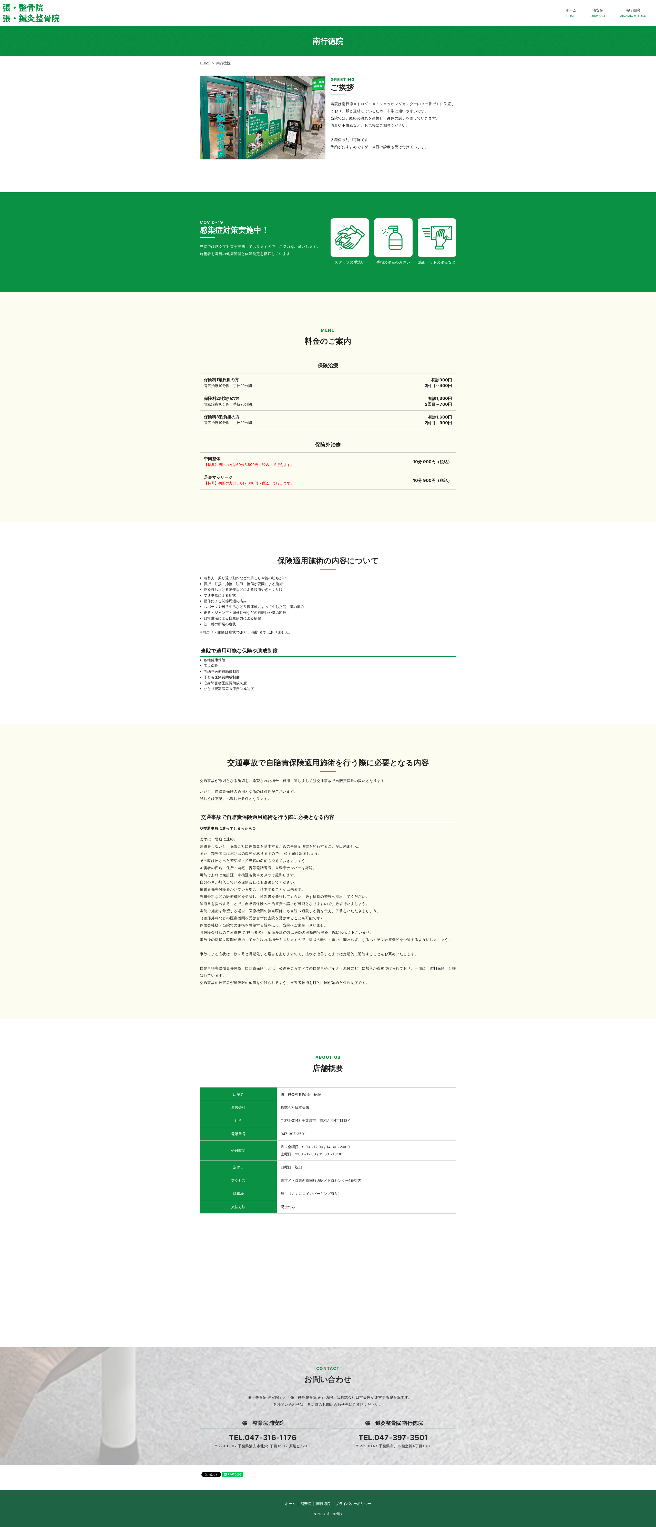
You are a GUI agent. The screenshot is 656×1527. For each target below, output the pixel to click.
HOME (205, 63)
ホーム (571, 12)
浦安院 (598, 12)
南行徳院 (632, 12)
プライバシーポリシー (353, 1503)
